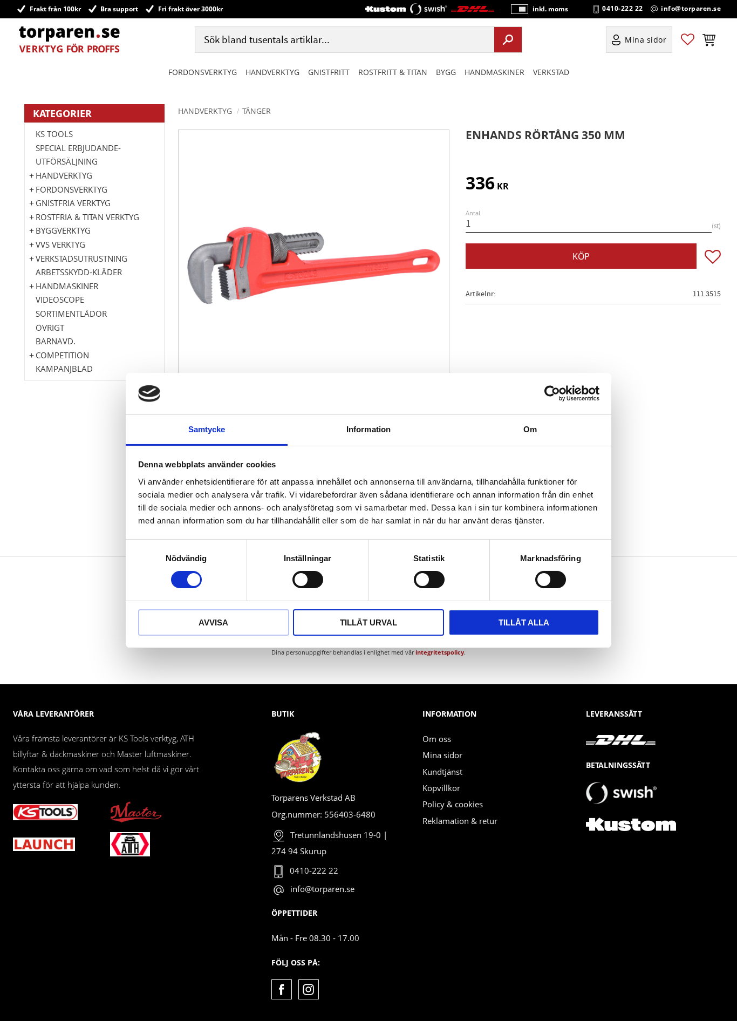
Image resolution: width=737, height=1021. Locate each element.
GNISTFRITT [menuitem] (329, 72)
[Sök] (508, 39)
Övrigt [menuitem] (50, 327)
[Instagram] (308, 989)
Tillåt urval (368, 622)
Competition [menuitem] (62, 355)
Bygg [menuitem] (446, 72)
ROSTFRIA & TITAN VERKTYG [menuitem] (87, 217)
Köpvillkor (441, 787)
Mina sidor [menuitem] (646, 40)
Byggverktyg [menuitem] (63, 230)
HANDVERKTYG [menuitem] (272, 72)
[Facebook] (281, 989)
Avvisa (213, 622)
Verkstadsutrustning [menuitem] (81, 258)
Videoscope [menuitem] (60, 299)
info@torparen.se (691, 8)
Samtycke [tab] (207, 429)
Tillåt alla (524, 622)
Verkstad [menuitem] (551, 72)
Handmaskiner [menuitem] (494, 72)
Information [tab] (368, 429)
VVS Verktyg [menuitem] (60, 244)
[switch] (307, 579)
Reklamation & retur (459, 820)
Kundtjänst (442, 771)
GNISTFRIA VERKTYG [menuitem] (73, 203)
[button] (687, 39)
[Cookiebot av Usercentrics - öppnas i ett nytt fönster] (552, 393)
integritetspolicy (439, 652)
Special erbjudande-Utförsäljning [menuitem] (78, 154)
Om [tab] (530, 429)
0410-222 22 (622, 8)
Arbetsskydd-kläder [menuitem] (79, 272)
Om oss (436, 738)
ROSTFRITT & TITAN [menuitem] (392, 72)
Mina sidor (442, 755)
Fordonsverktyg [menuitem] (202, 72)
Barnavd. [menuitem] (56, 341)
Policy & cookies (452, 804)
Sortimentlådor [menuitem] (71, 313)
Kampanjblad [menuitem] (64, 368)
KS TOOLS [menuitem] (54, 133)
